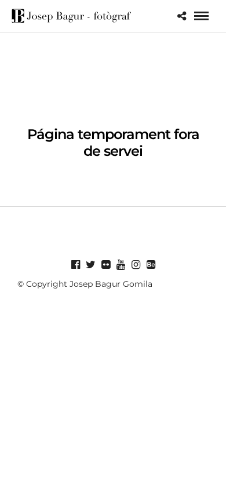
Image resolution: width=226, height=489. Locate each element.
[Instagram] (135, 265)
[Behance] (150, 265)
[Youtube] (120, 265)
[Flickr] (105, 265)
